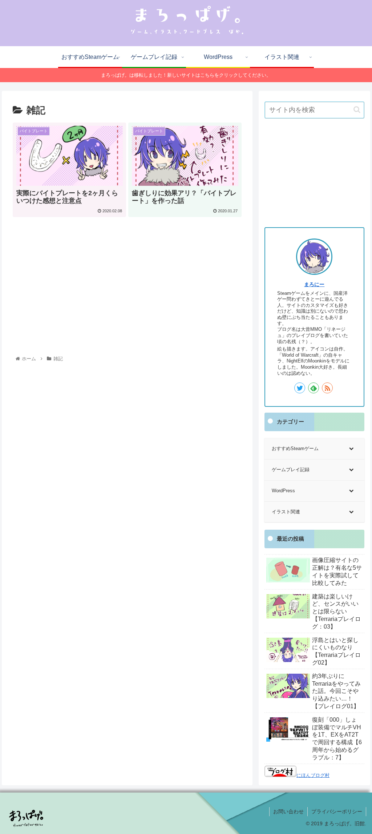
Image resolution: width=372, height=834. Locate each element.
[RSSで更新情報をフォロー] (327, 387)
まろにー (314, 284)
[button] (357, 109)
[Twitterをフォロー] (299, 387)
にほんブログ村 (312, 775)
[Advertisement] (127, 272)
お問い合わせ (288, 811)
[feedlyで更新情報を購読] (313, 387)
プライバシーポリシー (336, 811)
